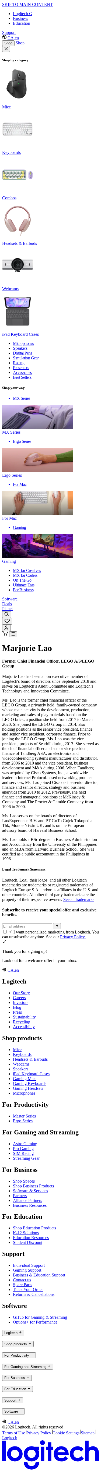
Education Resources (31, 1237)
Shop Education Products (34, 1228)
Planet (7, 608)
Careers (19, 997)
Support (9, 32)
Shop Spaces (24, 1181)
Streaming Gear (26, 1158)
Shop (8, 43)
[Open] (13, 634)
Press (17, 1012)
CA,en (13, 38)
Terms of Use (13, 1433)
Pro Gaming (23, 1148)
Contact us (22, 1280)
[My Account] (6, 628)
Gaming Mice (24, 1078)
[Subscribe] (57, 926)
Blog (17, 1007)
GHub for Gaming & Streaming (40, 1317)
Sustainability (24, 1017)
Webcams (21, 1064)
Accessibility (24, 1026)
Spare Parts (22, 1284)
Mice (17, 1049)
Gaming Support (27, 1270)
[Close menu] (6, 49)
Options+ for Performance (35, 1322)
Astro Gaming (25, 1143)
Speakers (20, 1069)
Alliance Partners (27, 1200)
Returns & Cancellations (33, 1294)
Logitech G (22, 13)
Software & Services (30, 1191)
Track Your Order (28, 1289)
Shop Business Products (33, 1186)
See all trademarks (78, 899)
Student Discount (27, 1242)
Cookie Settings (66, 1433)
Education (21, 23)
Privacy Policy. (73, 937)
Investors (20, 1002)
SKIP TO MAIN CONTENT (27, 4)
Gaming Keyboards (29, 1083)
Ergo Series (23, 1121)
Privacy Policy (38, 1433)
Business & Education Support (39, 1275)
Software (10, 599)
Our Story (21, 993)
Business (20, 18)
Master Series (24, 1116)
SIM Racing (23, 1153)
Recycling (21, 1022)
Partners (20, 1195)
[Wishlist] (7, 621)
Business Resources (30, 1205)
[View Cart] (5, 634)
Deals (7, 604)
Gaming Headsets (28, 1088)
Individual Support (29, 1265)
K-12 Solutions (26, 1232)
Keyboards (22, 1054)
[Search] (6, 614)
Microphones (24, 1093)
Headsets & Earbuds (30, 1059)
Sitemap (88, 1433)
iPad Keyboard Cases (31, 1073)
